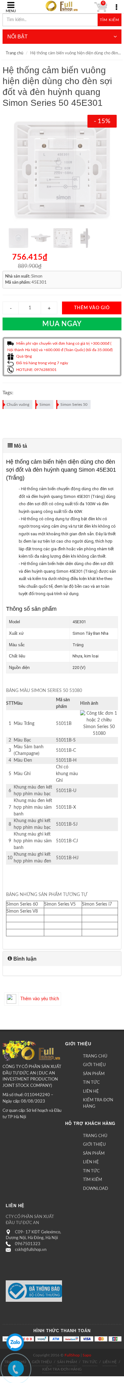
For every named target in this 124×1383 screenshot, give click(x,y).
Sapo (87, 1355)
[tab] (62, 445)
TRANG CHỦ (95, 1056)
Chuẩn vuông (18, 404)
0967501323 (27, 1244)
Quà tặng (23, 356)
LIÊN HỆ (91, 1091)
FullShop (72, 1355)
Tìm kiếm (109, 20)
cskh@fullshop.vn (30, 1250)
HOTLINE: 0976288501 (36, 370)
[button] (62, 446)
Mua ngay (62, 323)
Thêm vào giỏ (92, 308)
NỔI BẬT (17, 36)
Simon (44, 404)
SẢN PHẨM (94, 1074)
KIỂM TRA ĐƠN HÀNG (98, 1103)
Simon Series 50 (73, 404)
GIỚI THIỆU (94, 1065)
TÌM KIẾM (92, 1180)
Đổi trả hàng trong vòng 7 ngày (41, 363)
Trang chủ (14, 53)
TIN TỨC (91, 1082)
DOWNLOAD (95, 1189)
